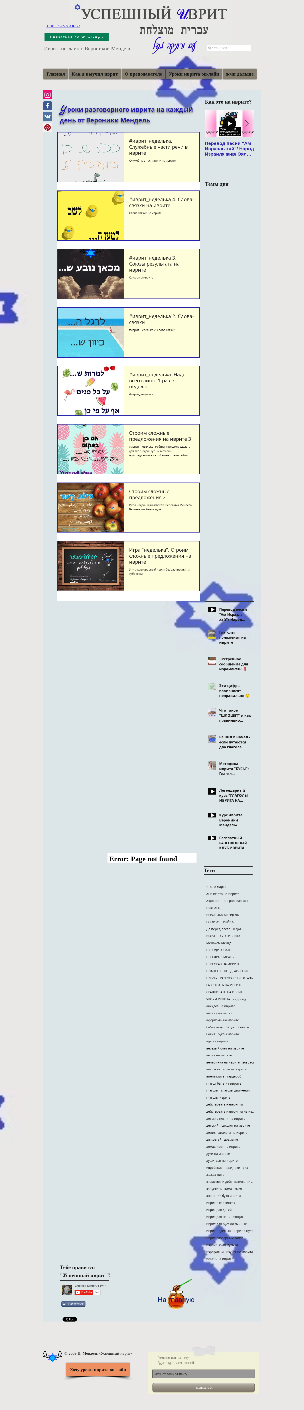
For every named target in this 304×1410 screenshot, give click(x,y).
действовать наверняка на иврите (230, 1111)
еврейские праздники (223, 1168)
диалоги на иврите (232, 1132)
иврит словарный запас (224, 1238)
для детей (213, 1139)
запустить (214, 1189)
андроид (239, 999)
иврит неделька (218, 1231)
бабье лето (214, 1027)
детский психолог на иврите (228, 1125)
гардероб (234, 1076)
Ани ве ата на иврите (222, 894)
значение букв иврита (223, 1196)
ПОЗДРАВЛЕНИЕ (236, 971)
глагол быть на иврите (223, 1083)
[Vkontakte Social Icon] (47, 116)
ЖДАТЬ (238, 929)
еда (245, 1168)
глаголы (212, 1090)
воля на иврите (235, 1069)
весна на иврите (219, 1055)
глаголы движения (235, 1090)
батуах (231, 1027)
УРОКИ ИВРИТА (218, 999)
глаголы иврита (218, 1097)
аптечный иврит (219, 1013)
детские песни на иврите (225, 1118)
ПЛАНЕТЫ (213, 971)
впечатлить (215, 1076)
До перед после (218, 929)
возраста (213, 1069)
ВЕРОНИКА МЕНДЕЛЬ (222, 915)
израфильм (215, 1252)
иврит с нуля (243, 1231)
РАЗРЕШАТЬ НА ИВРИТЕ (224, 985)
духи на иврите (218, 1154)
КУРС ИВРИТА (229, 936)
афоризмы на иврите (222, 1020)
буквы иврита (228, 1034)
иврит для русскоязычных (226, 1224)
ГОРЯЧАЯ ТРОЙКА (220, 922)
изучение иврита (239, 1252)
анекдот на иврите (220, 1006)
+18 (209, 887)
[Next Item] (247, 123)
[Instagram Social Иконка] (47, 94)
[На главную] (176, 1292)
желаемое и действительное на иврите (230, 1182)
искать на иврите (219, 1259)
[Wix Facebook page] (47, 105)
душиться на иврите (222, 1160)
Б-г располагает (236, 901)
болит (210, 1034)
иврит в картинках (220, 1203)
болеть (243, 1027)
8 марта (220, 887)
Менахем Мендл (218, 943)
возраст (248, 1062)
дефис (211, 1132)
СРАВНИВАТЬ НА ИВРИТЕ (225, 992)
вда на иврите (217, 1041)
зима (228, 1189)
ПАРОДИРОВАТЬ (218, 950)
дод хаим (231, 1139)
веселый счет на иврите (225, 1048)
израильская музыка (222, 1245)
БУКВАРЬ (213, 908)
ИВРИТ (211, 936)
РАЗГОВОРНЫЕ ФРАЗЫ (236, 978)
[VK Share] (75, 1310)
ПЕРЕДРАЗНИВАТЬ (220, 957)
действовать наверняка (224, 1104)
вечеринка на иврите (223, 1062)
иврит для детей (219, 1210)
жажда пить (215, 1174)
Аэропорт (213, 901)
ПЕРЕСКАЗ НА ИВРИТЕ (223, 964)
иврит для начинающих (224, 1217)
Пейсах (211, 978)
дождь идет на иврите (223, 1146)
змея (238, 1189)
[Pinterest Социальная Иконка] (47, 127)
